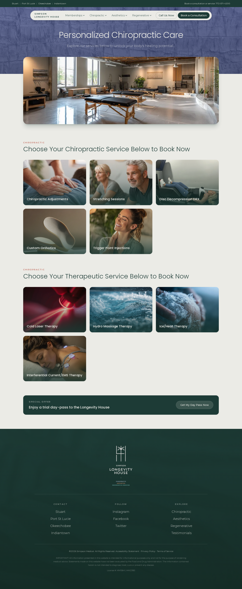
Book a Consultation (194, 15)
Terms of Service (165, 551)
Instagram (121, 512)
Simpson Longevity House (47, 15)
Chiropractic (97, 15)
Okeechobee (44, 3)
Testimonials (181, 533)
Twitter (120, 526)
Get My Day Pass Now (194, 405)
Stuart (15, 3)
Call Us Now (166, 15)
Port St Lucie (28, 3)
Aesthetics (118, 15)
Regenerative (140, 15)
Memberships (73, 15)
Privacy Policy (148, 551)
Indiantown (60, 3)
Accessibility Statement (127, 551)
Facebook (121, 519)
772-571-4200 (223, 3)
